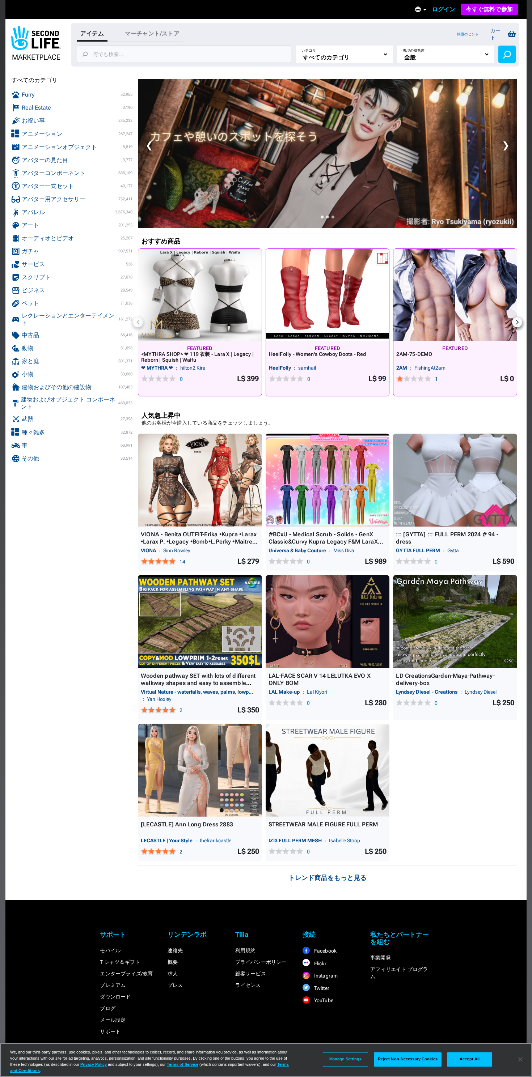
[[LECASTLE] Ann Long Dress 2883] (200, 770)
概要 (173, 962)
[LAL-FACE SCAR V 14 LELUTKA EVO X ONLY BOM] (328, 621)
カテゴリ (308, 50)
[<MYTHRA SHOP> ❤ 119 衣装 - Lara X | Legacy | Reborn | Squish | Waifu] (200, 295)
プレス (175, 985)
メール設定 (113, 1020)
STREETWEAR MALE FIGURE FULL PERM (323, 824)
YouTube (323, 1000)
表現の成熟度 (414, 50)
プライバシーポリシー (261, 962)
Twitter (321, 988)
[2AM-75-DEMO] (455, 295)
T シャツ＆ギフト (120, 962)
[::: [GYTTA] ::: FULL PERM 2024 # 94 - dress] (455, 480)
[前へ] (138, 322)
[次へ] (517, 322)
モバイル (110, 950)
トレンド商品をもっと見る (327, 877)
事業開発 (380, 958)
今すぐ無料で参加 (489, 9)
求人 (173, 973)
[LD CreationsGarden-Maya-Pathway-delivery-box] (455, 621)
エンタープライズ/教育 (126, 973)
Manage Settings (345, 1059)
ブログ (107, 1008)
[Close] (520, 1059)
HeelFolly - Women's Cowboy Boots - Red (317, 354)
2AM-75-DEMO (414, 354)
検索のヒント (468, 34)
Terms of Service (182, 1064)
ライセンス (248, 985)
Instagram (325, 976)
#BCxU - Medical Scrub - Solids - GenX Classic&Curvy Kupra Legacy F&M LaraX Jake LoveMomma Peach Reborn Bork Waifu (323, 545)
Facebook (325, 951)
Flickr (319, 963)
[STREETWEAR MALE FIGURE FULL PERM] (328, 770)
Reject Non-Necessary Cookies (408, 1059)
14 (182, 562)
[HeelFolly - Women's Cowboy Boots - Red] (327, 295)
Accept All (470, 1059)
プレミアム (113, 985)
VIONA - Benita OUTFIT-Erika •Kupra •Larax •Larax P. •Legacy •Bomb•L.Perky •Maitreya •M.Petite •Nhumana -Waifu (199, 541)
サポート (110, 1031)
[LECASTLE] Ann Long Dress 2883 (187, 824)
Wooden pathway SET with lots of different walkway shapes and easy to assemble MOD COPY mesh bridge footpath (198, 683)
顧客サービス (250, 973)
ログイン (444, 9)
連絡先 (175, 950)
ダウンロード (115, 997)
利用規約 (245, 950)
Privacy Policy (93, 1064)
